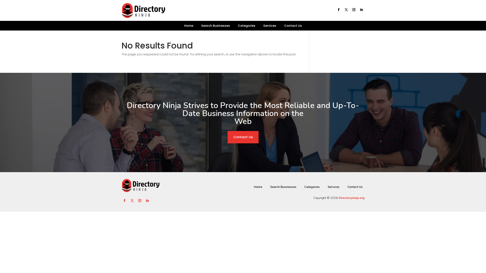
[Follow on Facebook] (339, 10)
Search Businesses (215, 26)
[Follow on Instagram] (354, 10)
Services (269, 26)
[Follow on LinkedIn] (361, 10)
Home (188, 26)
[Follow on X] (346, 10)
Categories (246, 26)
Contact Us (293, 26)
